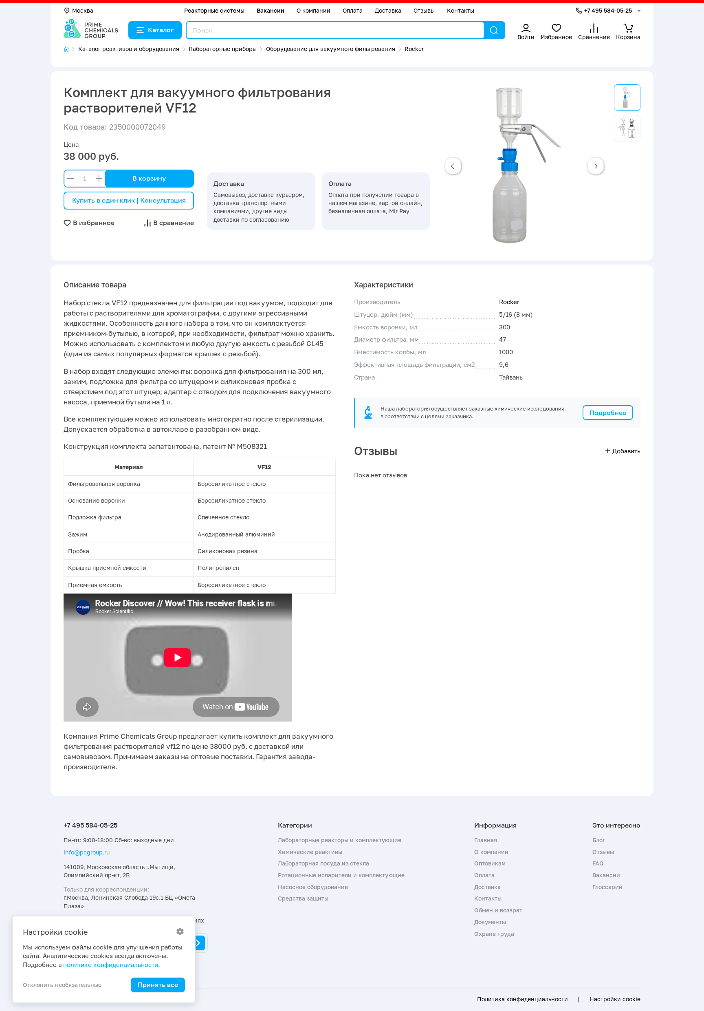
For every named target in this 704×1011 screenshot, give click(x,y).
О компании (313, 10)
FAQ (598, 863)
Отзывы (424, 10)
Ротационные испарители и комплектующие (341, 875)
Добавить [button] (626, 451)
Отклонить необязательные (62, 984)
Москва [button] (82, 10)
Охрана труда (494, 933)
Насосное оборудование (313, 886)
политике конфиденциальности (110, 964)
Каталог (161, 30)
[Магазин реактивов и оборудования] (71, 49)
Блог (598, 840)
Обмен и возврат (498, 910)
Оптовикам (490, 863)
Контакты (460, 10)
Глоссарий (607, 886)
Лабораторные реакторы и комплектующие (339, 840)
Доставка (388, 10)
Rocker (509, 301)
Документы (490, 921)
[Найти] (493, 30)
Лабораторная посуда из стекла (323, 863)
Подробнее (608, 412)
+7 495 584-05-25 (608, 10)
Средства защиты (303, 898)
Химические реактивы (310, 851)
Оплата (353, 10)
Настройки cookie (615, 999)
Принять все (158, 984)
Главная (485, 840)
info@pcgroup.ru (87, 852)
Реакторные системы (214, 10)
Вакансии (270, 10)
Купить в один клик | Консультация (129, 200)
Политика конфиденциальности (522, 999)
